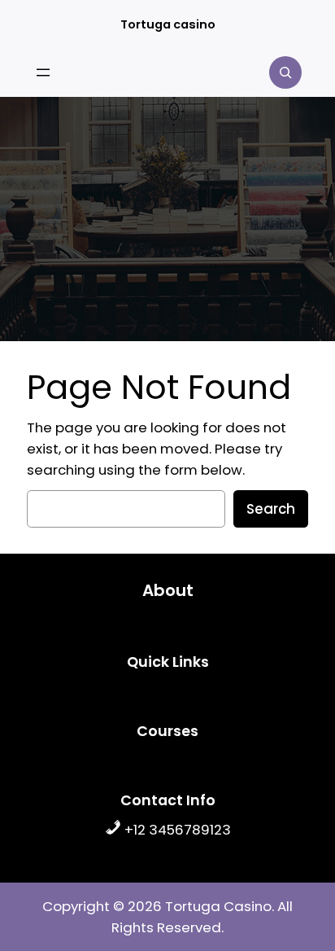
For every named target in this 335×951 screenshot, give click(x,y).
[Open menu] (43, 72)
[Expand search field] (285, 72)
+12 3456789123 (176, 829)
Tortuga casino (167, 24)
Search (270, 509)
